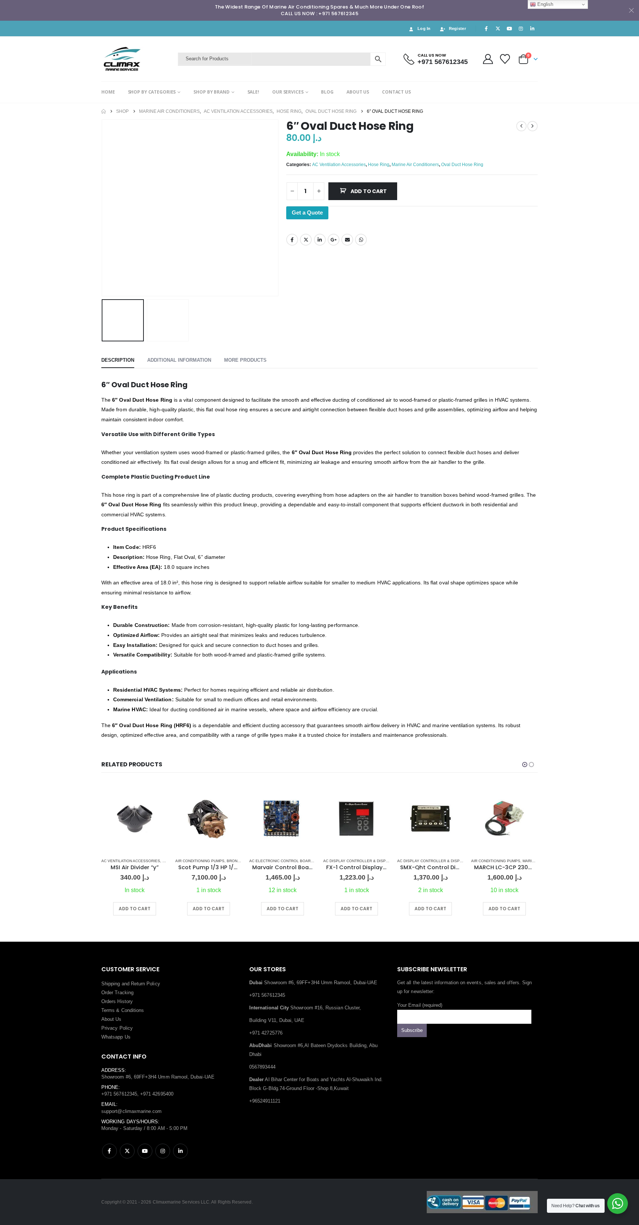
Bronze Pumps (242, 861)
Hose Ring (378, 164)
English (544, 4)
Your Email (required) (419, 1005)
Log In (424, 28)
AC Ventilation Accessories (339, 164)
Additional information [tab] (179, 360)
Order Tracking (117, 992)
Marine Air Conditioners (415, 164)
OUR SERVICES (288, 92)
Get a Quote (307, 212)
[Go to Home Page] (103, 111)
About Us (111, 1019)
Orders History (117, 1001)
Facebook (292, 240)
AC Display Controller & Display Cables (366, 861)
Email (347, 240)
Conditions (132, 1010)
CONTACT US (396, 92)
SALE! (253, 92)
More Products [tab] (245, 360)
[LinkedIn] (532, 28)
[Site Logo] (137, 59)
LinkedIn (320, 240)
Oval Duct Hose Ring (462, 164)
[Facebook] (486, 28)
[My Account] (488, 59)
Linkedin (180, 1151)
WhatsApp (361, 240)
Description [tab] (117, 360)
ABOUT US (357, 92)
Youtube (145, 1151)
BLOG (327, 92)
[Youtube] (509, 28)
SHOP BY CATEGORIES (152, 92)
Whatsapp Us (116, 1037)
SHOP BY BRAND (211, 92)
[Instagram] (521, 28)
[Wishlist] (505, 59)
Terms (108, 1010)
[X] (498, 28)
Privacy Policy (117, 1028)
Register (457, 28)
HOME (108, 92)
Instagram (162, 1151)
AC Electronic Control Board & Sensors (293, 861)
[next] (532, 126)
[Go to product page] (134, 818)
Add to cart (369, 191)
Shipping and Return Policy (130, 983)
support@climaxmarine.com (131, 1111)
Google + (333, 240)
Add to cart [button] (135, 908)
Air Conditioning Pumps (199, 861)
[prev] (521, 126)
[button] (103, 207)
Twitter (306, 240)
